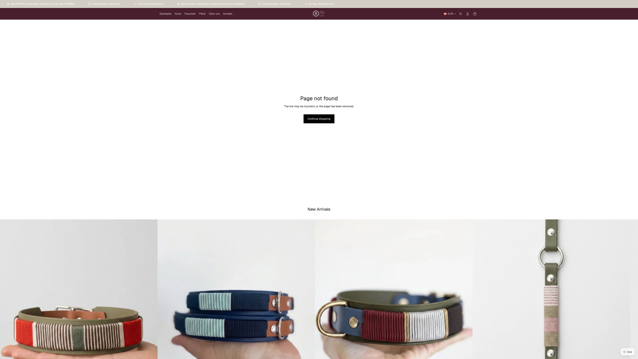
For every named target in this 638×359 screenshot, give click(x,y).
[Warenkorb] (474, 13)
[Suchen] (460, 13)
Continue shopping (319, 118)
